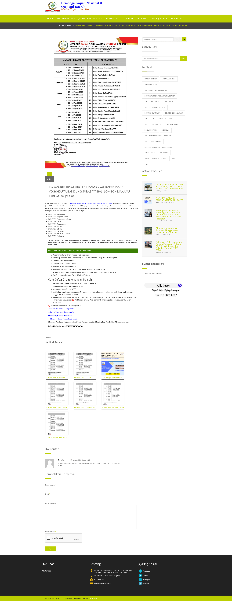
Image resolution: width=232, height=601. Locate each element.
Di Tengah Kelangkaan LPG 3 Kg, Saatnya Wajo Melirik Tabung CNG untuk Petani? (169, 186)
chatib (60, 466)
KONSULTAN (112, 18)
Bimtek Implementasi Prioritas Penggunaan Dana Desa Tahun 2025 (167, 230)
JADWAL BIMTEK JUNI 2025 (84, 407)
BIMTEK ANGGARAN (152, 102)
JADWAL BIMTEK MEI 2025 (56, 407)
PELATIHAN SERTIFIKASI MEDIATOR (158, 136)
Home (50, 18)
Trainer (147, 164)
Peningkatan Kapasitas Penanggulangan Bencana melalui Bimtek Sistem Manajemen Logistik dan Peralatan (169, 214)
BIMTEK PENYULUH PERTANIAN (156, 153)
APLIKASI (141, 18)
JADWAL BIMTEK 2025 (82, 377)
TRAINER (128, 18)
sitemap (93, 598)
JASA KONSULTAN (151, 84)
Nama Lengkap (50, 485)
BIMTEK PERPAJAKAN (153, 124)
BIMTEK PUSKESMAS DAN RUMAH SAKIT (160, 96)
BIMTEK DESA (170, 102)
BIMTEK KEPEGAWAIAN (174, 113)
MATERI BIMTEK (65, 18)
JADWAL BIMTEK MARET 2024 (57, 377)
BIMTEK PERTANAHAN (153, 141)
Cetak (48, 337)
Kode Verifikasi (50, 532)
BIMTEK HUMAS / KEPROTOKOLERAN (158, 119)
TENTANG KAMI (172, 124)
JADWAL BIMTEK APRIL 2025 (113, 407)
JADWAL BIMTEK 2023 (90, 18)
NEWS (174, 158)
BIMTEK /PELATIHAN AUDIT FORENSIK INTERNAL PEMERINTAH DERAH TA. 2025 (57, 437)
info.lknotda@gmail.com (102, 583)
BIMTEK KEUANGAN (152, 113)
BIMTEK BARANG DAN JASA (155, 107)
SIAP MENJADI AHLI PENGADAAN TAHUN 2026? (113, 377)
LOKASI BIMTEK (150, 130)
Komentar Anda (51, 503)
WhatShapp (46, 571)
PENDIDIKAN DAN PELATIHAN (155, 158)
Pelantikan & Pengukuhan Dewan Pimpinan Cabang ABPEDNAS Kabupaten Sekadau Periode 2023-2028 (169, 246)
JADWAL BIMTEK (169, 79)
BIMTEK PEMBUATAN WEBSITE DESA (158, 147)
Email (47, 494)
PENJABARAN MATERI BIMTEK (156, 90)
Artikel (69, 26)
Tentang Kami (158, 18)
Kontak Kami (177, 18)
